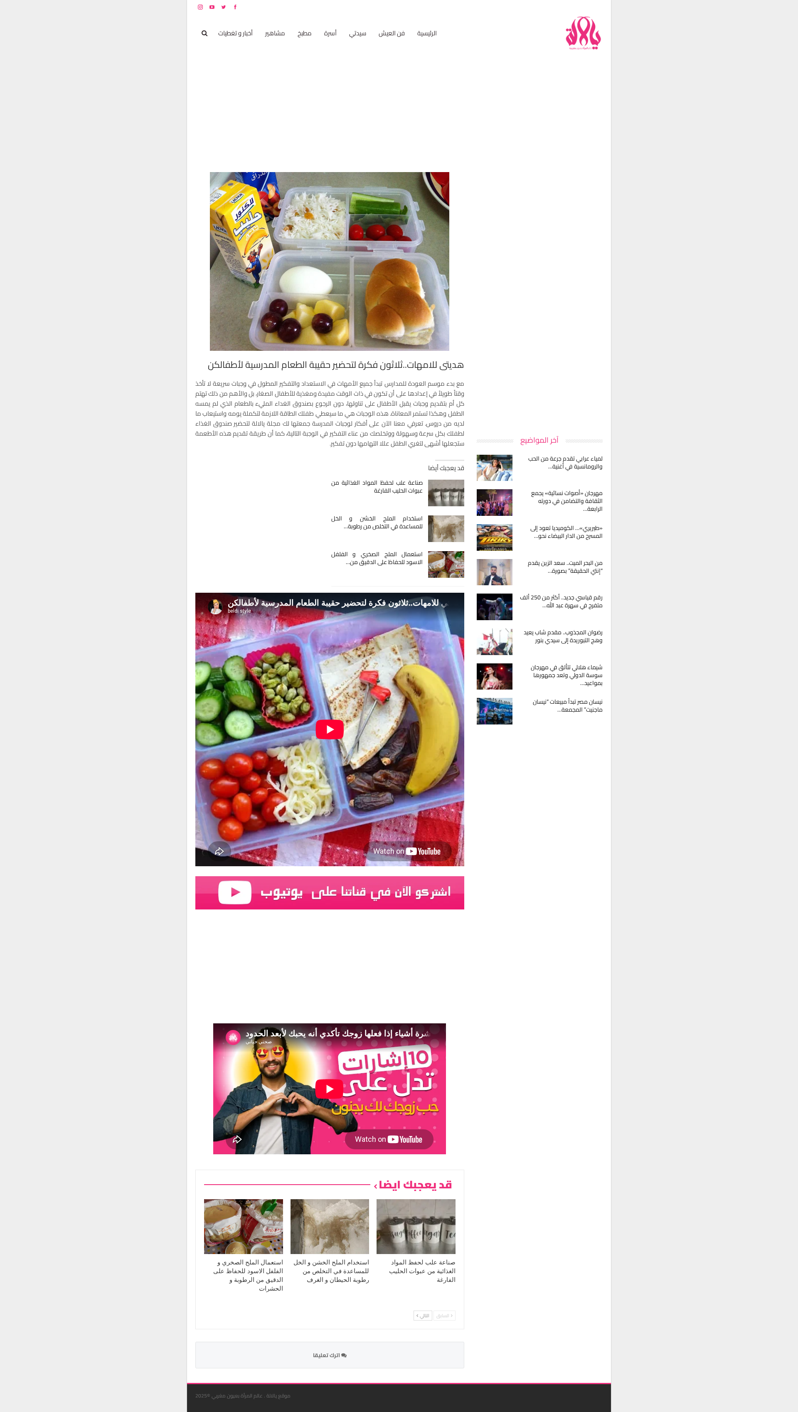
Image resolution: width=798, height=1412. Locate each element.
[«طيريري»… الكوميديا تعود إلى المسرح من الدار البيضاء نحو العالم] (494, 537)
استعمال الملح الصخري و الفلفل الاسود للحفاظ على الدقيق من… (377, 558)
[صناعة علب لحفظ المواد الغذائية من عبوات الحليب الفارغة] (446, 493)
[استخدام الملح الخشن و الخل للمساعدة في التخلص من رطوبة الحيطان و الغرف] (446, 528)
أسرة (330, 33)
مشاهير (275, 33)
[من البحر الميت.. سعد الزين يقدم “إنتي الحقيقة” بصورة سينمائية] (494, 572)
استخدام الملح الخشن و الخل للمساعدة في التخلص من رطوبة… (377, 522)
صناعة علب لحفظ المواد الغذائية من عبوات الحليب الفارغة (377, 486)
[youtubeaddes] (329, 892)
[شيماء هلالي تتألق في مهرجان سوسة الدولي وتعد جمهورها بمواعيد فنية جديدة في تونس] (494, 676)
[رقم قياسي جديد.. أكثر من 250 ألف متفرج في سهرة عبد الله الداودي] (494, 607)
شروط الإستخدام (523, 7)
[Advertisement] (540, 296)
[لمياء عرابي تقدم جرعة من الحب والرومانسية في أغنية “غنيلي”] (494, 468)
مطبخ (305, 33)
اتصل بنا (550, 7)
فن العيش (392, 33)
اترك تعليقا (327, 1355)
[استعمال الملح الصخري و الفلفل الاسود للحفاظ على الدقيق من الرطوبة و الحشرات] (446, 564)
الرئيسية (427, 33)
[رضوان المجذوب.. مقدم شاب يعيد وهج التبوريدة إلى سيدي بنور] (494, 641)
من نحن (596, 7)
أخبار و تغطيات (235, 33)
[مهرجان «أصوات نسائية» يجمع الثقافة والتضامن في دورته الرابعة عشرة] (494, 502)
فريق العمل (573, 7)
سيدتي (357, 33)
